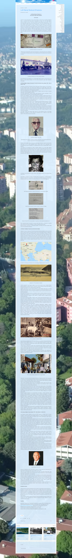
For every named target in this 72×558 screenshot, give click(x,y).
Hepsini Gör (54, 525)
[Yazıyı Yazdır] (29, 518)
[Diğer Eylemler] (50, 7)
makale (22, 515)
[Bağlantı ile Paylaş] (27, 518)
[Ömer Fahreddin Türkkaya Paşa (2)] (36, 530)
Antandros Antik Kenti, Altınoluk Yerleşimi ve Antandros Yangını (21, 536)
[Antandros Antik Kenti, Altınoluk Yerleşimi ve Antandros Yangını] (22, 530)
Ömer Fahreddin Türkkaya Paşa (48, 536)
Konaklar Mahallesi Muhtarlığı (36, 1)
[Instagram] (53, 0)
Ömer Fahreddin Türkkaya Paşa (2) (36, 536)
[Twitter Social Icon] (55, 0)
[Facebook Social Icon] (54, 0)
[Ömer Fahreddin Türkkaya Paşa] (50, 530)
